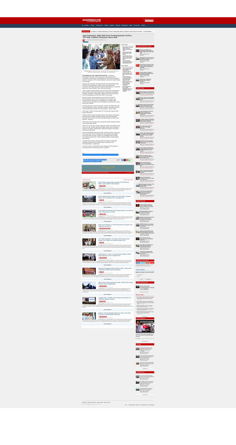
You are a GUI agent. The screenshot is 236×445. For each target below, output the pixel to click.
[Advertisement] (118, 8)
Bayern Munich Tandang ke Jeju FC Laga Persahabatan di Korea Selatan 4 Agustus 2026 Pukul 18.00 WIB (147, 66)
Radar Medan (101, 201)
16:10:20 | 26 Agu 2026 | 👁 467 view (147, 173)
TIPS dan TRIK (136, 25)
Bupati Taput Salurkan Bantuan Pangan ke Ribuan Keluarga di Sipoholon (146, 171)
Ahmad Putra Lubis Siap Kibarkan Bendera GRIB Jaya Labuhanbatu (147, 92)
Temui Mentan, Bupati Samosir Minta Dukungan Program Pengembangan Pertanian (146, 245)
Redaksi (89, 402)
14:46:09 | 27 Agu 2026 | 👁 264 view (147, 115)
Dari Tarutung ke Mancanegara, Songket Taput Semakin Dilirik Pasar (147, 376)
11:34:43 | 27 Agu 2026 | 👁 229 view (147, 129)
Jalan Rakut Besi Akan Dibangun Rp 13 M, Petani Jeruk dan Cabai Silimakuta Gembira (145, 335)
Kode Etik (106, 402)
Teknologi (117, 25)
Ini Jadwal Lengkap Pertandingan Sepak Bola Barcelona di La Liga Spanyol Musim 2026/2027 (147, 120)
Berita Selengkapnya (108, 193)
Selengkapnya (145, 368)
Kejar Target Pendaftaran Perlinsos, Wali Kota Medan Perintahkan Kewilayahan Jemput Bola (147, 164)
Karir (109, 402)
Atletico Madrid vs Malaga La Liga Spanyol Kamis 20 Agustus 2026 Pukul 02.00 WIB (146, 73)
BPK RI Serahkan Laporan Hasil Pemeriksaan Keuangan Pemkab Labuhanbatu (147, 225)
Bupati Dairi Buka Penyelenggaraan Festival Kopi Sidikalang (147, 287)
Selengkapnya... (145, 316)
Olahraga (111, 25)
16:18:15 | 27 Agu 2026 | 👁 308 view (147, 107)
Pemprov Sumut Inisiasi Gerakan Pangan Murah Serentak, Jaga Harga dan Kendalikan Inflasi (147, 105)
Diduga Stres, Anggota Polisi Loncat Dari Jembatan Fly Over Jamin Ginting (146, 252)
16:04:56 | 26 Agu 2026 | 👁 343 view (147, 180)
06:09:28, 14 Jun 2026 (110, 215)
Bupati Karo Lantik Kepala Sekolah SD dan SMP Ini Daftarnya (145, 80)
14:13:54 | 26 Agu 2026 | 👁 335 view (147, 187)
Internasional (124, 25)
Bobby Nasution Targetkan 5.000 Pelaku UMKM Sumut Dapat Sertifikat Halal (147, 185)
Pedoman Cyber (100, 402)
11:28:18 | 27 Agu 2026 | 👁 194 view (147, 137)
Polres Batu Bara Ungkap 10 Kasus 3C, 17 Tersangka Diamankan (146, 127)
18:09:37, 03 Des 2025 (108, 317)
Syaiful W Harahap (102, 215)
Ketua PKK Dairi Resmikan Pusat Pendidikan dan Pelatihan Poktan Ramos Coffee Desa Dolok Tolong (145, 302)
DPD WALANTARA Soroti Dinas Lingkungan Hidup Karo (127, 74)
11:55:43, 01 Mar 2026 (108, 273)
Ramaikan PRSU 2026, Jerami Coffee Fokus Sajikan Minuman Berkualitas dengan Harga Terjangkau (146, 349)
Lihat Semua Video (145, 341)
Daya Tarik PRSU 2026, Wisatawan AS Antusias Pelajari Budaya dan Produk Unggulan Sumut (147, 356)
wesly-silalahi (103, 159)
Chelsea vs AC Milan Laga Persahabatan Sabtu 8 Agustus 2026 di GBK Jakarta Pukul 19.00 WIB (147, 51)
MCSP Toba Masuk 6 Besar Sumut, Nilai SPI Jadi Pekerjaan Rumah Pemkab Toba (146, 156)
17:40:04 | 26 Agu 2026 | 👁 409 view (147, 195)
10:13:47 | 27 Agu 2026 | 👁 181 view (147, 144)
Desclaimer (94, 402)
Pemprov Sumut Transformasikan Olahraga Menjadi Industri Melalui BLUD (147, 98)
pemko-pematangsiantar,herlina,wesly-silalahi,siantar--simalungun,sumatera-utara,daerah (100, 154)
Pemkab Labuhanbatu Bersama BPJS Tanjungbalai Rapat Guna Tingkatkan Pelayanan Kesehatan (127, 89)
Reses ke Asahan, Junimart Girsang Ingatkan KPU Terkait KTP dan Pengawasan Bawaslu (146, 205)
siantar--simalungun (87, 161)
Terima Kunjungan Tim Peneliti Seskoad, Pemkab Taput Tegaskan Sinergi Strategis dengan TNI (146, 113)
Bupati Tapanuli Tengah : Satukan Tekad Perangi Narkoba (127, 53)
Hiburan (106, 25)
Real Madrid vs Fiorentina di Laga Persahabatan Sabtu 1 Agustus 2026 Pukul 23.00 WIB (147, 58)
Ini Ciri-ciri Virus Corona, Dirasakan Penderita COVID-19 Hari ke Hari (146, 238)
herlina (99, 159)
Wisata (130, 25)
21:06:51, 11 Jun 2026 (108, 229)
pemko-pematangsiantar (92, 159)
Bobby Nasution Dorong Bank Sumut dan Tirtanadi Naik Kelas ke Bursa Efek (146, 141)
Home (126, 404)
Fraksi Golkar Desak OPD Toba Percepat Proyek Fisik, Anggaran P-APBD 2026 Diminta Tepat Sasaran (147, 149)
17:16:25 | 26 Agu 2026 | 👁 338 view (147, 166)
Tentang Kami (84, 402)
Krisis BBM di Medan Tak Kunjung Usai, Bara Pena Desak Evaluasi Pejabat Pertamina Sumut (146, 382)
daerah (100, 161)
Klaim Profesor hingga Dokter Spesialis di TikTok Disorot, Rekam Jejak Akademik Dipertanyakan (146, 193)
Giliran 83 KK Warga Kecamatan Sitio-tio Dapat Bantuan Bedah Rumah (127, 61)
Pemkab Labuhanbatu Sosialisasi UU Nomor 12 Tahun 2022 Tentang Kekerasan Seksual (147, 218)
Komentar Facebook (129, 172)
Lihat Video (138, 338)
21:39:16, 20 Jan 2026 (108, 302)
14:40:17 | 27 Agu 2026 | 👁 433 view (147, 122)
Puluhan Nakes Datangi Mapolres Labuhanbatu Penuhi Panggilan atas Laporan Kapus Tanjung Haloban (147, 134)
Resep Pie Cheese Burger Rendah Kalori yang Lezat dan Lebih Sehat (147, 363)
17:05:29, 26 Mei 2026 (108, 243)
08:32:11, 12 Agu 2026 (108, 201)
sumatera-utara (95, 161)
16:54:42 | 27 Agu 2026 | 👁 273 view (147, 100)
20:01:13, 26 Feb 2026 (108, 287)
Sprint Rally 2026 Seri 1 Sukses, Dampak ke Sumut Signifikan (146, 389)
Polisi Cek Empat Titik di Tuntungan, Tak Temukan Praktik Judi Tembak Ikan (147, 178)
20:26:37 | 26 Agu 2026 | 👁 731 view (147, 152)
